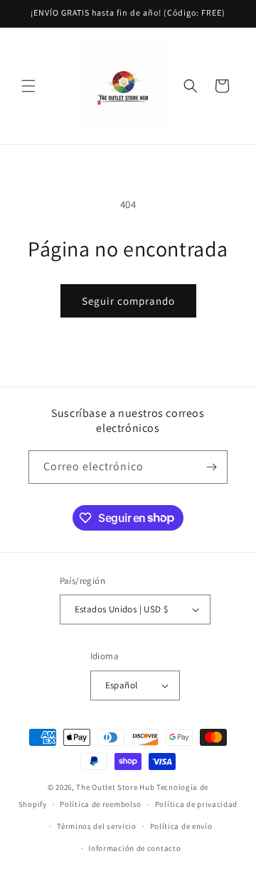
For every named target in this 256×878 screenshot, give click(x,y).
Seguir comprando (128, 301)
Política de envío (181, 826)
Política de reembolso (101, 804)
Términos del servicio (97, 826)
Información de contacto (134, 848)
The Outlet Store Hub (115, 787)
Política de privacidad (196, 804)
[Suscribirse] (211, 467)
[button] (28, 86)
